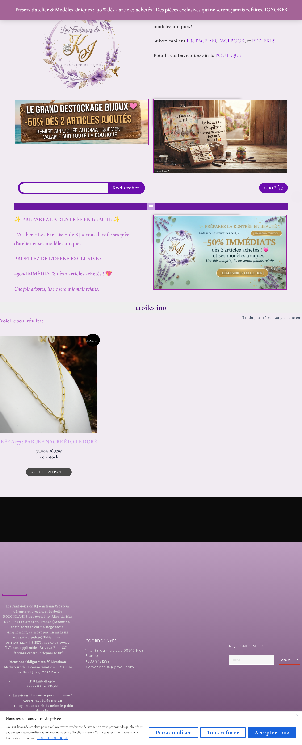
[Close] (297, 715)
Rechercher (125, 187)
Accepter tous (272, 732)
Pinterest (266, 41)
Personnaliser (173, 732)
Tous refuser (223, 732)
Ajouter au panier (49, 472)
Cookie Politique (52, 738)
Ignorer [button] (276, 10)
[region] (151, 728)
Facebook (231, 41)
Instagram (201, 41)
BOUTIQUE (228, 55)
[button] (151, 206)
